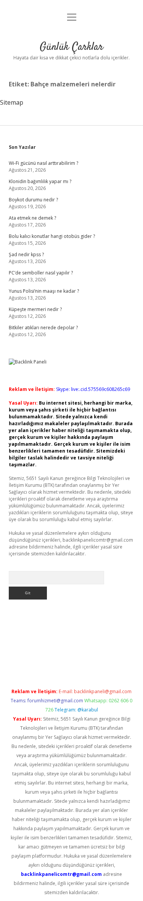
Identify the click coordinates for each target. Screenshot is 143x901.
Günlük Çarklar (71, 47)
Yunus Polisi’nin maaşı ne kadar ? (44, 291)
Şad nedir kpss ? (26, 254)
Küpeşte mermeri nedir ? (35, 309)
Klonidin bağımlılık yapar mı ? (40, 181)
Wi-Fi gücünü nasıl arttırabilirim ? (43, 163)
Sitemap (11, 102)
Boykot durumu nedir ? (33, 199)
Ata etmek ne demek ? (32, 218)
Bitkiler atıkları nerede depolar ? (43, 327)
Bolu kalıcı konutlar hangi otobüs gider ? (52, 236)
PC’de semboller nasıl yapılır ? (41, 273)
